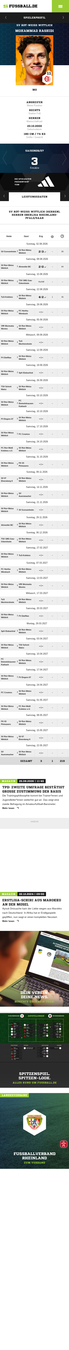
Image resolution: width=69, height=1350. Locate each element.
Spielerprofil (34, 17)
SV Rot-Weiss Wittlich (34, 25)
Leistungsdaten (34, 196)
